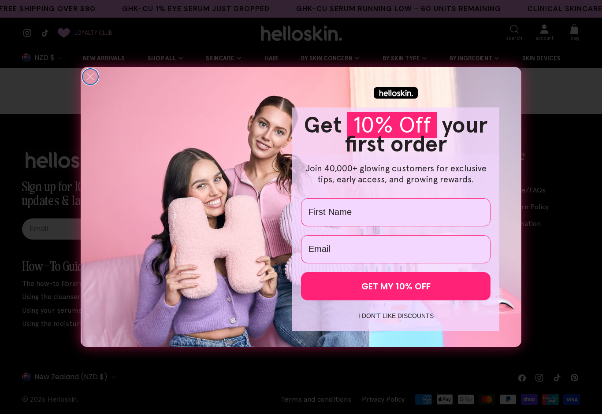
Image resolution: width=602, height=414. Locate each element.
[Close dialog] (90, 77)
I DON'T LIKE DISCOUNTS (396, 315)
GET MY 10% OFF (396, 286)
